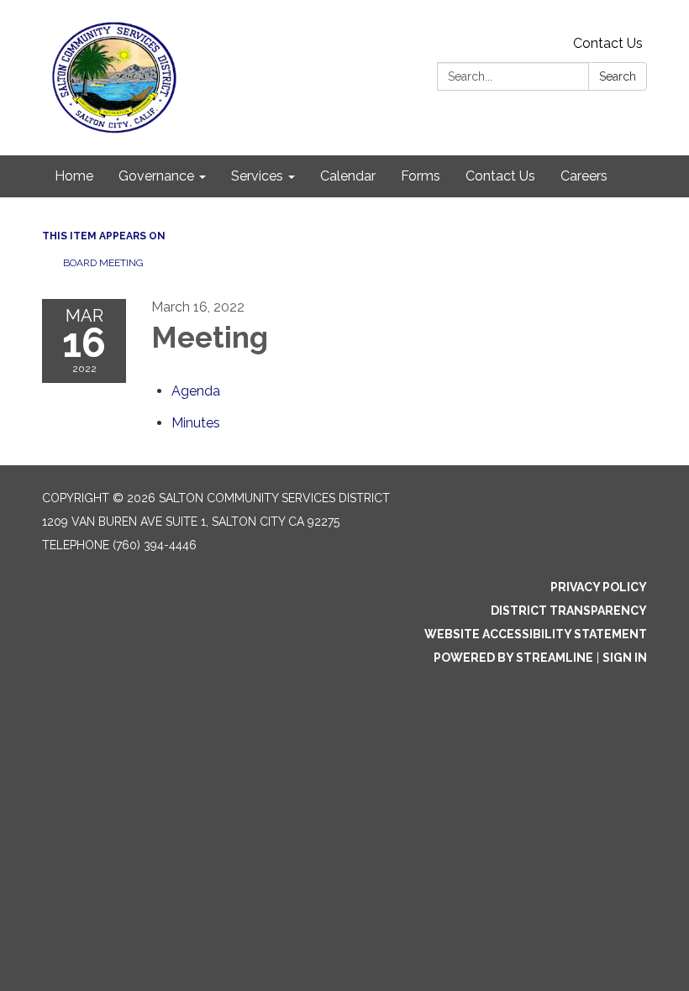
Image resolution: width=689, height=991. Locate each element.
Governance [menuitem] (156, 176)
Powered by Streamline (513, 657)
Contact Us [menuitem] (500, 176)
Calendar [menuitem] (348, 176)
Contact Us (608, 43)
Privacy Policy (598, 587)
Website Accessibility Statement (535, 634)
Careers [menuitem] (583, 176)
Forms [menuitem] (420, 176)
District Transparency (569, 610)
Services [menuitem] (257, 176)
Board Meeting (103, 263)
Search (617, 76)
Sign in (624, 657)
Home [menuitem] (74, 176)
